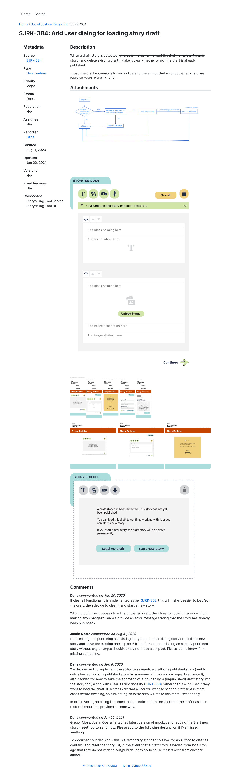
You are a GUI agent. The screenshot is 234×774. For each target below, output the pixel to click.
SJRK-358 (148, 600)
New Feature (36, 73)
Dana (30, 137)
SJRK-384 (78, 24)
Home (25, 14)
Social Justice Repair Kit (49, 24)
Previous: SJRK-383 (100, 766)
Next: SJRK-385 (137, 766)
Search (40, 14)
